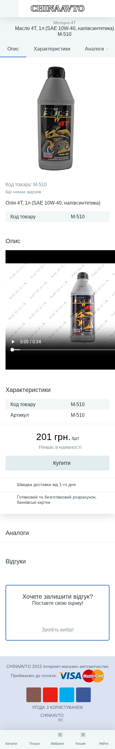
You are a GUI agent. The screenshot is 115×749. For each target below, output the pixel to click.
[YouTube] (50, 694)
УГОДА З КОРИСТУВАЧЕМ (57, 707)
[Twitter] (66, 694)
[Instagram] (33, 694)
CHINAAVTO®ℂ (51, 717)
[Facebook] (83, 694)
